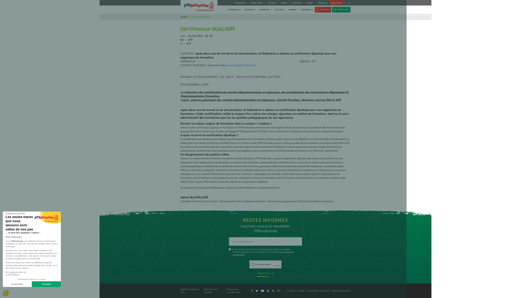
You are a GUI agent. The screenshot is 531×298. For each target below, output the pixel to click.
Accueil (183, 17)
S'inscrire (263, 273)
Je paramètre (17, 284)
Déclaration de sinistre (318, 290)
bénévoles (297, 3)
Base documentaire (341, 290)
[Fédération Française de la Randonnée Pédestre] (199, 6)
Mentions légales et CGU (189, 291)
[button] (5, 293)
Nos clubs (279, 10)
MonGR (284, 3)
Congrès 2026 (240, 3)
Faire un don (336, 3)
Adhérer (292, 10)
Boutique (272, 3)
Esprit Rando (256, 3)
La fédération (233, 10)
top (254, 279)
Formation (322, 3)
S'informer (306, 10)
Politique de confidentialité (234, 291)
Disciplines (249, 10)
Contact (291, 290)
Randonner (264, 10)
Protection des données (211, 291)
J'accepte (46, 284)
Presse (310, 3)
